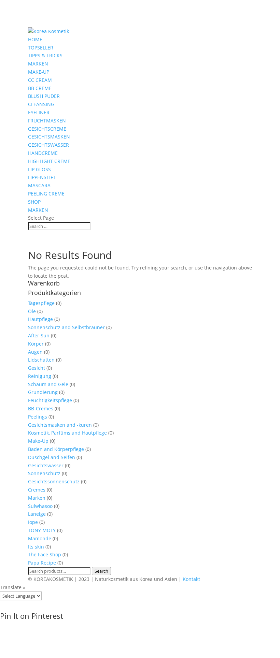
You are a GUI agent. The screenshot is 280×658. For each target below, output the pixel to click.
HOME (35, 39)
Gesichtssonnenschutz (54, 481)
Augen (35, 352)
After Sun (39, 335)
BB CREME (40, 88)
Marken (36, 498)
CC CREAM (40, 80)
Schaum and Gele (48, 384)
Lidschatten (41, 359)
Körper (36, 343)
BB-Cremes (40, 408)
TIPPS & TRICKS (45, 55)
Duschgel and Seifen (51, 457)
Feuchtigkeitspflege (50, 400)
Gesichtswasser (46, 465)
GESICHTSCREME (47, 129)
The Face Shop (44, 554)
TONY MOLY (42, 530)
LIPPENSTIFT (42, 177)
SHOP (34, 202)
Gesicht (36, 368)
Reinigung (39, 376)
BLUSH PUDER (44, 96)
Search (101, 571)
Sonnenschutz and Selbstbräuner (66, 327)
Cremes (36, 489)
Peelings (37, 416)
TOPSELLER (40, 47)
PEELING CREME (46, 193)
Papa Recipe (42, 562)
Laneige (37, 514)
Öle (32, 311)
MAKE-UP (38, 72)
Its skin (36, 546)
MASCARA (39, 185)
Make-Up (38, 441)
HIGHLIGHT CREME (49, 161)
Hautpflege (40, 319)
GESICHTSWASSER (48, 145)
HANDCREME (43, 153)
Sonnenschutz (44, 473)
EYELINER (39, 112)
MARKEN (38, 63)
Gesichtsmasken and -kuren (60, 425)
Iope (33, 522)
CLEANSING (41, 104)
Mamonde (39, 538)
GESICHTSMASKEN (49, 136)
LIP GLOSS (39, 169)
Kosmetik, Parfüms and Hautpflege (67, 432)
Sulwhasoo (40, 506)
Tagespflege (41, 303)
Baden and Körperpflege (56, 449)
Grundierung (43, 392)
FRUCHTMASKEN (47, 120)
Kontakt (191, 579)
